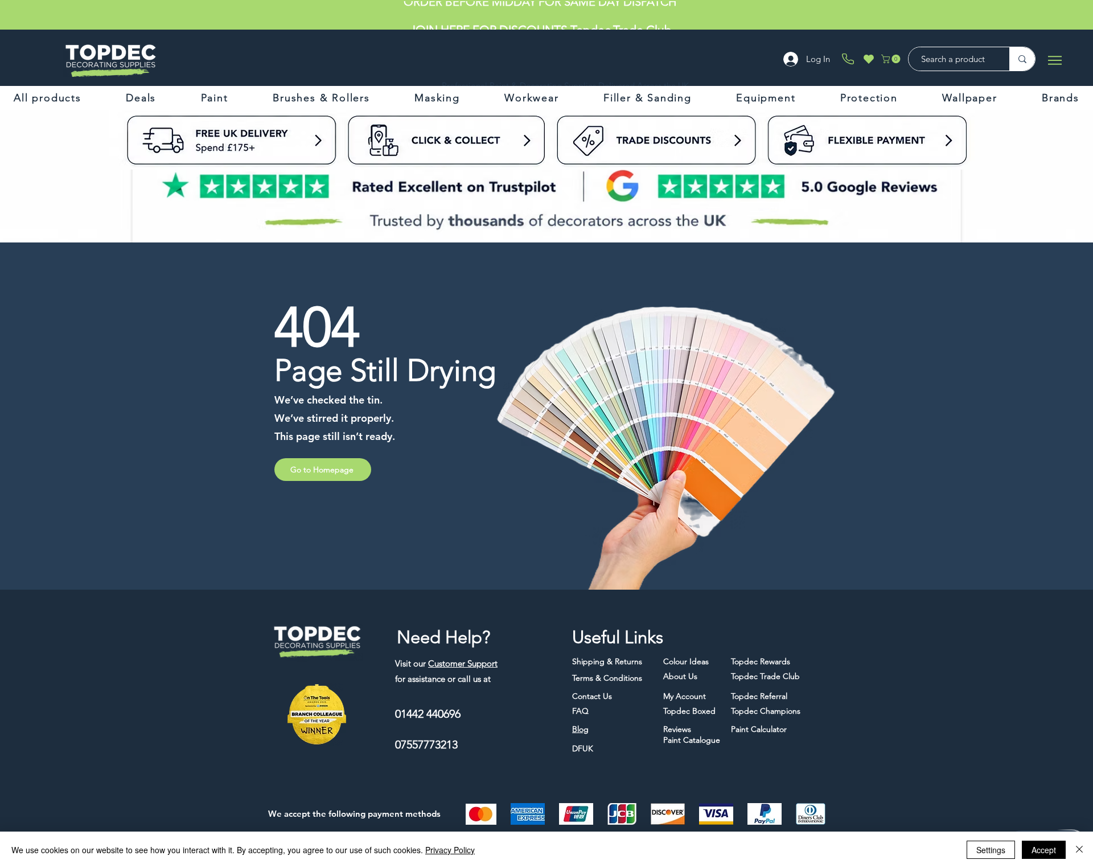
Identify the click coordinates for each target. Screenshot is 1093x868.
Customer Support (463, 663)
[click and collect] (283, 140)
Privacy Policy (450, 849)
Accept (1044, 849)
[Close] (1079, 850)
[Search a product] (1022, 59)
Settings (990, 849)
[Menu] (1054, 60)
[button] (891, 59)
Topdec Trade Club (621, 16)
